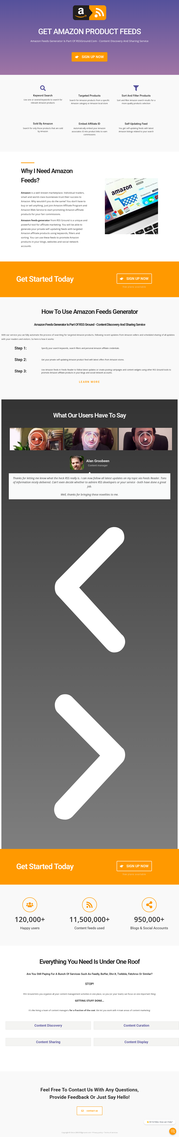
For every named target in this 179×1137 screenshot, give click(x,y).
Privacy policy (97, 1132)
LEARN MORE (89, 381)
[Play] (36, 439)
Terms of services (111, 1132)
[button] (89, 589)
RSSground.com (85, 1132)
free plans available (134, 287)
